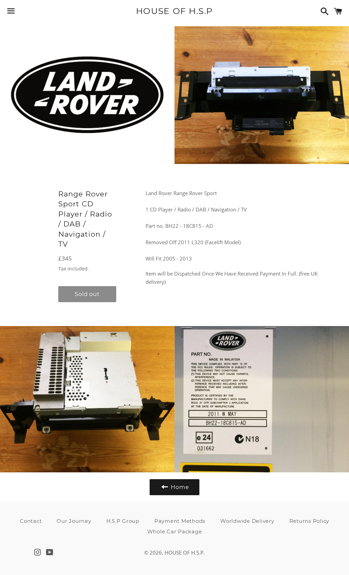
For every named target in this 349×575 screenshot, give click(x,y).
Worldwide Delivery (247, 521)
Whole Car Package (174, 531)
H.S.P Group (122, 521)
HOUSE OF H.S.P (174, 11)
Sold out (87, 294)
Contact (31, 521)
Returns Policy (309, 521)
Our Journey (74, 521)
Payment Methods (179, 521)
